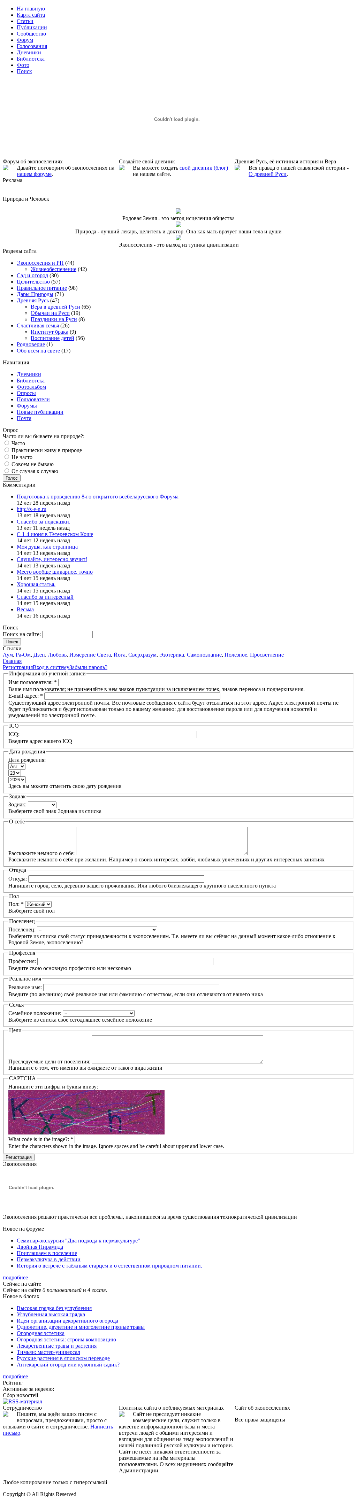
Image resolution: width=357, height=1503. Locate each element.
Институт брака (49, 332)
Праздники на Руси (54, 319)
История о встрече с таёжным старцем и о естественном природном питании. (109, 1266)
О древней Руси (268, 174)
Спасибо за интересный (45, 597)
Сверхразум (142, 655)
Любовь (57, 655)
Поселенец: (22, 929)
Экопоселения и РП (40, 263)
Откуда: (18, 879)
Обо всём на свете (38, 351)
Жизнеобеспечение (53, 269)
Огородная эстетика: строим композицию (66, 1339)
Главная (12, 661)
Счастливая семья (38, 325)
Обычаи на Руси (50, 313)
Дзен (39, 655)
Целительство (33, 282)
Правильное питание (42, 288)
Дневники (29, 374)
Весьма (25, 609)
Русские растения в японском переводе (63, 1358)
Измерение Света (90, 655)
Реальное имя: (25, 987)
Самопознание (204, 655)
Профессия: (22, 961)
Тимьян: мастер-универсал (48, 1352)
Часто (17, 443)
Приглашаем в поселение (47, 1253)
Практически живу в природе (46, 450)
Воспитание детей (52, 338)
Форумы (27, 406)
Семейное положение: (35, 1013)
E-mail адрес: (25, 696)
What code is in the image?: (40, 1139)
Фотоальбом (31, 387)
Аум (8, 655)
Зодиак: (18, 804)
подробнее (15, 1277)
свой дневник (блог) (204, 168)
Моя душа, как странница (47, 547)
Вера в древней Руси (55, 307)
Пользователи (33, 399)
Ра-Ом (23, 655)
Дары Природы (35, 294)
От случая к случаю (34, 471)
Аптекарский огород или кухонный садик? (68, 1365)
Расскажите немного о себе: (42, 853)
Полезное (236, 655)
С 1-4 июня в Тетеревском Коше (55, 534)
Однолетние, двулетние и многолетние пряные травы (81, 1327)
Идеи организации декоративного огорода (67, 1321)
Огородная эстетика (40, 1333)
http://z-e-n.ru (31, 509)
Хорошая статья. (36, 584)
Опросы (26, 393)
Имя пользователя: (32, 682)
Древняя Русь (33, 300)
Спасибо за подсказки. (43, 522)
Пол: (16, 904)
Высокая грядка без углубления (54, 1308)
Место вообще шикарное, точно (55, 572)
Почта (24, 418)
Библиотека (31, 381)
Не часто (21, 457)
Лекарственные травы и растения (57, 1346)
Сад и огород (32, 275)
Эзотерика (171, 655)
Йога (120, 655)
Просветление (267, 655)
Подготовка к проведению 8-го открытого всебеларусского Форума (97, 496)
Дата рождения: (27, 760)
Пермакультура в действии (49, 1259)
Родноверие (31, 344)
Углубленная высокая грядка (51, 1314)
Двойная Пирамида (40, 1247)
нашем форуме (34, 174)
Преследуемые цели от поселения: (50, 1061)
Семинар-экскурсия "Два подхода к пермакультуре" (78, 1241)
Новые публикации (40, 412)
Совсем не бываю (32, 464)
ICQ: (14, 734)
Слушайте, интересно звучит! (52, 559)
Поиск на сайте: (22, 634)
